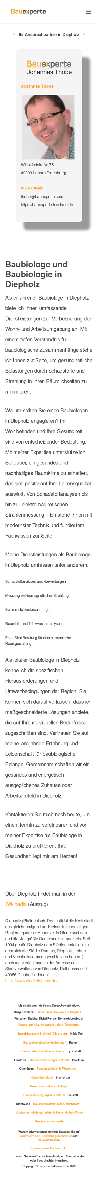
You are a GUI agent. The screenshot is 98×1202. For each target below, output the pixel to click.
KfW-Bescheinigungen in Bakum (43, 1095)
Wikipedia (16, 904)
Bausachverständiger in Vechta (49, 1060)
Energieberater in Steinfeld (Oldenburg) (43, 1033)
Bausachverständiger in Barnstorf (44, 1042)
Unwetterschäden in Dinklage (49, 1086)
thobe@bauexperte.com (42, 196)
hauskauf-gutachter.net (57, 1136)
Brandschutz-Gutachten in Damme (42, 1051)
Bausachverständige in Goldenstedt (56, 1104)
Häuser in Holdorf (42, 1077)
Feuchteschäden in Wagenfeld (56, 1068)
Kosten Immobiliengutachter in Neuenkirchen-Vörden (50, 1112)
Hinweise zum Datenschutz (48, 1148)
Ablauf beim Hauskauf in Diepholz (60, 1012)
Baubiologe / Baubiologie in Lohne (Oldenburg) (48, 1024)
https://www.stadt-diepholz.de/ (31, 981)
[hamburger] (88, 11)
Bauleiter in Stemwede (49, 1121)
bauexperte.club (48, 1140)
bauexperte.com (30, 1136)
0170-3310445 (32, 188)
